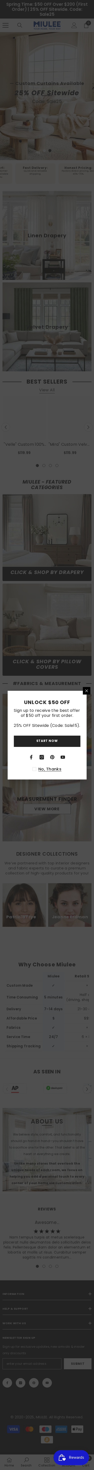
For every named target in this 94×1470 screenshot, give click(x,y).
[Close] (86, 691)
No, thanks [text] (49, 769)
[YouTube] (63, 757)
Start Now (47, 741)
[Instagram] (42, 757)
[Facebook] (31, 757)
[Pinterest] (52, 757)
